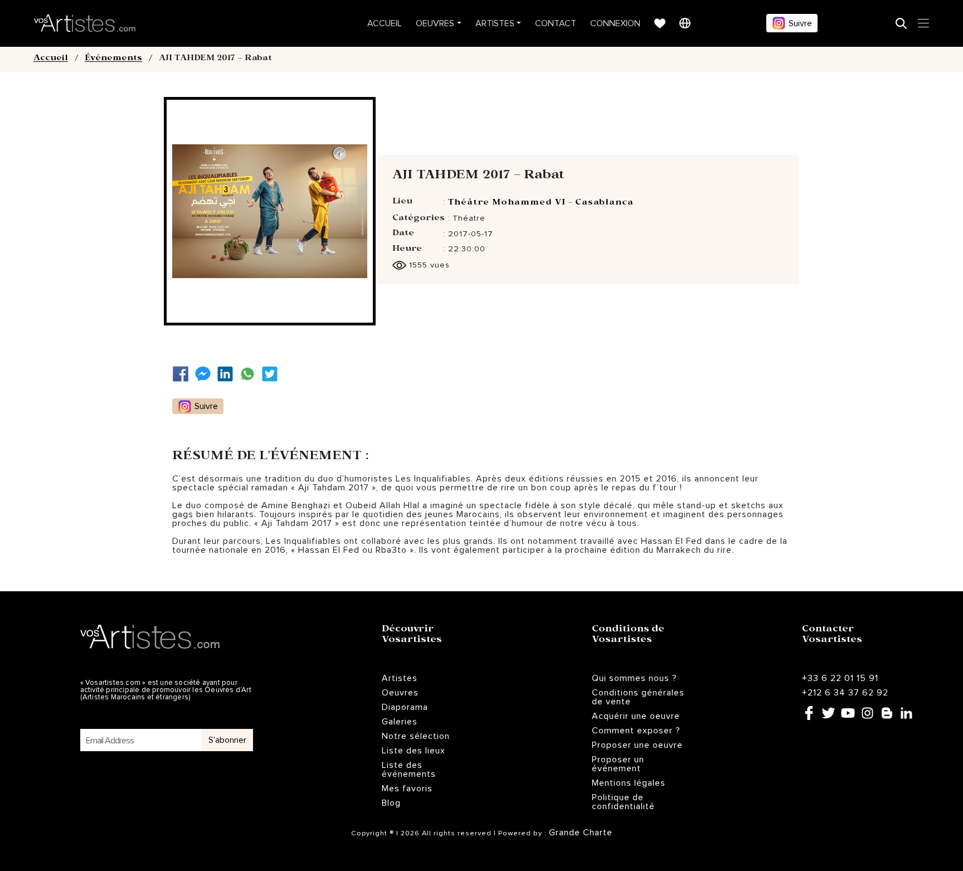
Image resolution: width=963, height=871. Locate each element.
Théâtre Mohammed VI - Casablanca (541, 203)
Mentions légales (628, 782)
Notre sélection (416, 736)
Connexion (615, 23)
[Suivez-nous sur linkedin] (228, 374)
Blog (391, 803)
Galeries (399, 721)
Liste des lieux (413, 750)
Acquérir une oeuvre (636, 716)
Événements (113, 59)
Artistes (494, 23)
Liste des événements (409, 769)
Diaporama (405, 707)
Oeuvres (435, 23)
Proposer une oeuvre (637, 745)
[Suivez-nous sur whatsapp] (250, 374)
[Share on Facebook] (183, 374)
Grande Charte (580, 832)
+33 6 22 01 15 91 (840, 678)
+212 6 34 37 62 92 (845, 692)
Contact (555, 23)
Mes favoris (407, 788)
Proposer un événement (618, 764)
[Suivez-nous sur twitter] (272, 374)
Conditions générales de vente (638, 697)
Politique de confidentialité (623, 802)
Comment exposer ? (636, 730)
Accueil (384, 23)
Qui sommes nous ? (634, 678)
